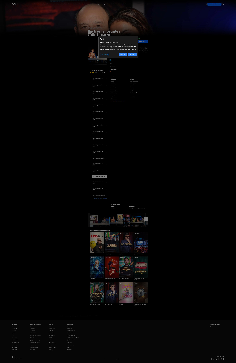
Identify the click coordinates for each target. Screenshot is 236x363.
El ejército (132, 79)
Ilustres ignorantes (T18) (98, 85)
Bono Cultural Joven (139, 4)
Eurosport (50, 345)
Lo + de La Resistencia (124, 278)
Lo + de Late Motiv (109, 304)
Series (24, 4)
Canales (119, 4)
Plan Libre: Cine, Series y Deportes (73, 337)
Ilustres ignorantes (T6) (98, 164)
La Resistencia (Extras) (95, 304)
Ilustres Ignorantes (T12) (98, 125)
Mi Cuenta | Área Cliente (71, 330)
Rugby (98, 4)
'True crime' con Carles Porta (35, 342)
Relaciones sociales (133, 92)
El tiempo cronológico (134, 81)
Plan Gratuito (67, 4)
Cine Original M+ (14, 328)
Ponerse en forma (114, 90)
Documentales (76, 4)
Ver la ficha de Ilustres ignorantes (100, 198)
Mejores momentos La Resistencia (139, 279)
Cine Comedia (14, 332)
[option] (100, 220)
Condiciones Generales (71, 332)
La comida (113, 82)
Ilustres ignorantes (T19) (98, 79)
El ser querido (32, 326)
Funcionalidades (127, 4)
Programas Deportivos (34, 347)
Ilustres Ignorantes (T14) (98, 112)
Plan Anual (69, 344)
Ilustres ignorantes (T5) (98, 170)
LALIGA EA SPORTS (52, 330)
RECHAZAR (122, 54)
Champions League (52, 328)
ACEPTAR (132, 54)
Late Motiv (121, 254)
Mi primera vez (113, 98)
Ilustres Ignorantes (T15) (98, 105)
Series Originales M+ (15, 342)
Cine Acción (14, 333)
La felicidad (132, 96)
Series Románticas (15, 344)
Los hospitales (132, 82)
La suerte (112, 94)
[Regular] (93, 72)
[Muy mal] (90, 72)
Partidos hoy (51, 349)
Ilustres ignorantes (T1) (99, 195)
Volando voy (113, 86)
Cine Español (14, 330)
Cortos (112, 4)
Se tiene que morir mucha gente (35, 335)
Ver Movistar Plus (70, 326)
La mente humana (133, 94)
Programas (105, 4)
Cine (29, 4)
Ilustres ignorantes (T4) (99, 176)
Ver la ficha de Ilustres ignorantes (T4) (118, 100)
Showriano (92, 278)
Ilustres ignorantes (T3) (98, 182)
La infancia (132, 84)
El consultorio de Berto (110, 278)
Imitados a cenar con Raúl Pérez (140, 305)
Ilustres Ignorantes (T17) (98, 92)
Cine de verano (14, 337)
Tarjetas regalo (69, 349)
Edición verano (113, 79)
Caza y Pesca (32, 349)
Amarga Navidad (33, 332)
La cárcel (132, 88)
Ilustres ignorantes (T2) (98, 189)
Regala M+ (149, 4)
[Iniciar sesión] (223, 4)
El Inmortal (32, 333)
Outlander (32, 337)
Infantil (84, 4)
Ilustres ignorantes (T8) (98, 152)
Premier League (51, 332)
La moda (112, 81)
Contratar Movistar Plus (71, 335)
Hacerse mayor (114, 88)
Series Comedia (14, 345)
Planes (68, 340)
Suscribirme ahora (214, 4)
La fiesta (131, 90)
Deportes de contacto (52, 344)
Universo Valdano (52, 335)
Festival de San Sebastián (34, 344)
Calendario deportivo (44, 4)
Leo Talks (92, 254)
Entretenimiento (14, 349)
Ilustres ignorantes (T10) (98, 138)
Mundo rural (113, 84)
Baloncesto (92, 4)
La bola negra (32, 328)
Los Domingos (32, 330)
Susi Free (121, 304)
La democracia (113, 96)
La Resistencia (108, 254)
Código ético (69, 333)
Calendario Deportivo (52, 347)
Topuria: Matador (51, 342)
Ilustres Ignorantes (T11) (98, 132)
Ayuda (213, 326)
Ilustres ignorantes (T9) (98, 145)
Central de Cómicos (138, 254)
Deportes (59, 4)
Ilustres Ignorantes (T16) (98, 99)
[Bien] (95, 72)
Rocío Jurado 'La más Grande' (35, 340)
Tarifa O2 (68, 347)
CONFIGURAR (104, 54)
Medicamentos (113, 92)
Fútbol (34, 4)
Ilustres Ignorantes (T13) (98, 118)
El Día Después (51, 333)
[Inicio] (15, 4)
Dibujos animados (33, 345)
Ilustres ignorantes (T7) (99, 158)
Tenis (53, 4)
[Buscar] (206, 4)
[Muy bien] (96, 72)
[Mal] (92, 72)
